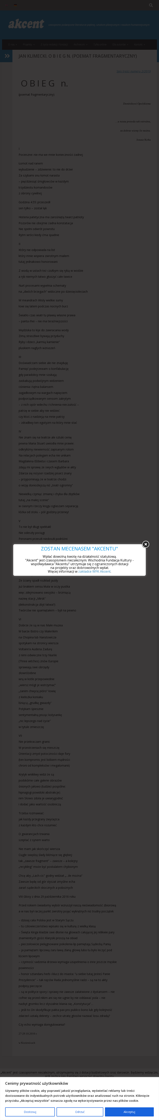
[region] (79, 1098)
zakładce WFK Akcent (94, 571)
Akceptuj (129, 1112)
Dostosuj (30, 1112)
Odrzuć (80, 1112)
